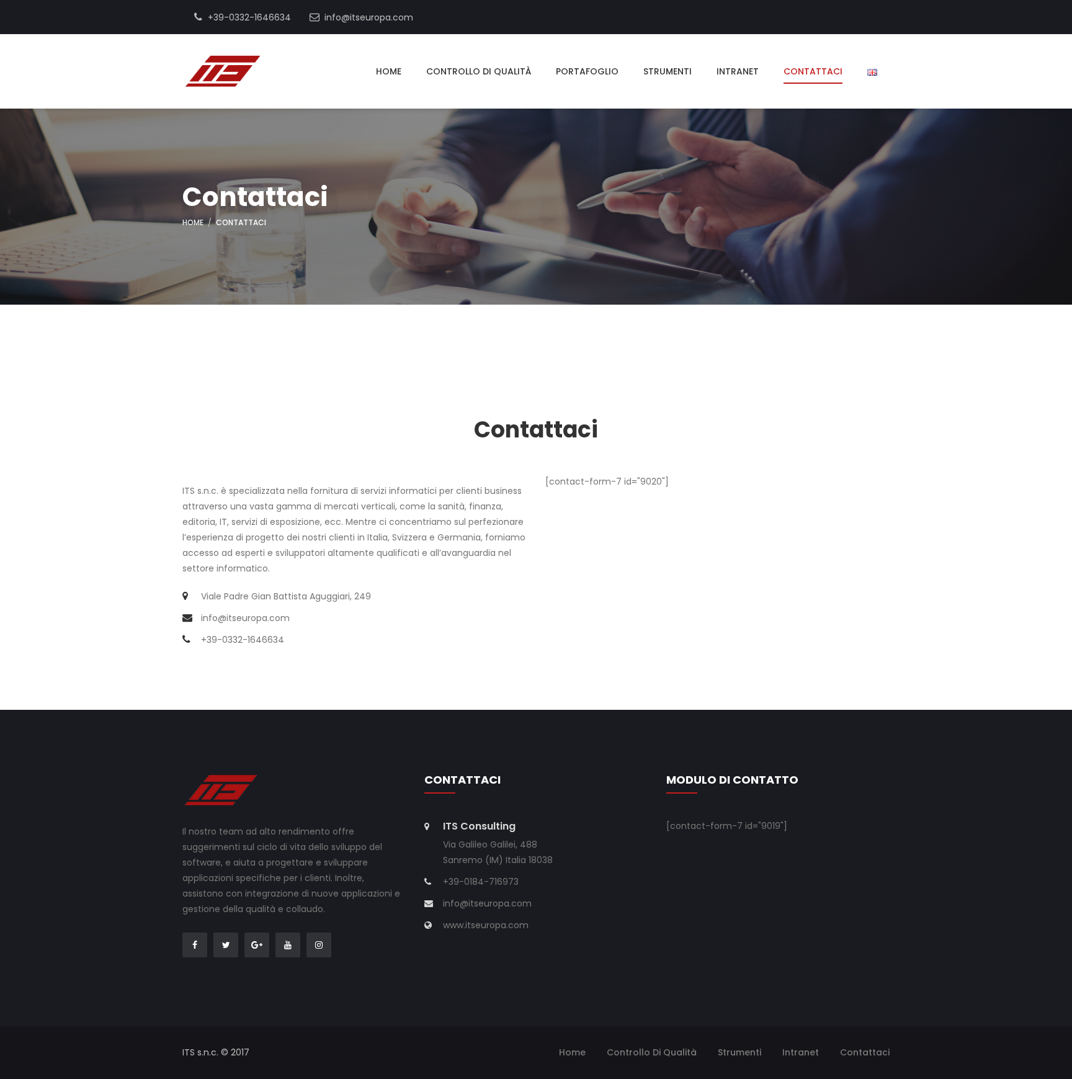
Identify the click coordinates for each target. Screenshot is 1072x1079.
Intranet (738, 71)
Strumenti (667, 71)
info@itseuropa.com (367, 17)
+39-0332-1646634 (248, 17)
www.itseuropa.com (486, 925)
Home (388, 71)
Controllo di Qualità (478, 71)
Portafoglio (587, 71)
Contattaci (813, 71)
